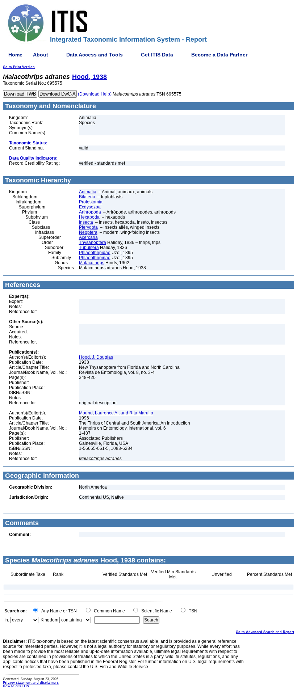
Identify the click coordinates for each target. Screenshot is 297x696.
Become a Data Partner (219, 55)
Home (15, 55)
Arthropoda (90, 212)
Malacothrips (91, 262)
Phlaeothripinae (94, 257)
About (40, 55)
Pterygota (88, 227)
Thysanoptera (92, 242)
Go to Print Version (19, 67)
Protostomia (91, 201)
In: (6, 620)
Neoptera (88, 232)
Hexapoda (89, 217)
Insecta (86, 222)
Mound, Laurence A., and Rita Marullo (116, 413)
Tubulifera (89, 247)
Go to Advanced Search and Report (265, 632)
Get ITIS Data (157, 55)
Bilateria (87, 196)
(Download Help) (95, 94)
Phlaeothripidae (94, 252)
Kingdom (49, 620)
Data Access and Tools (94, 55)
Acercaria (88, 237)
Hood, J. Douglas (96, 357)
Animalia (87, 191)
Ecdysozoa (90, 207)
